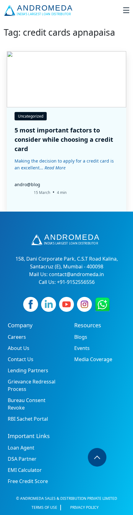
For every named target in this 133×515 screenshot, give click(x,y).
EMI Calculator (25, 470)
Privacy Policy (84, 507)
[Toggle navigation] (126, 10)
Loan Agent (21, 447)
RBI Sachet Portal (28, 418)
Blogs (80, 337)
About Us (18, 348)
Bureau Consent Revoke (26, 404)
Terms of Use (44, 507)
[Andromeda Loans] (39, 10)
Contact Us (20, 359)
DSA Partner (22, 458)
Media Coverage (93, 359)
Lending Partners (28, 370)
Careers (17, 337)
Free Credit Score (28, 481)
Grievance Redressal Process (31, 385)
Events (82, 348)
